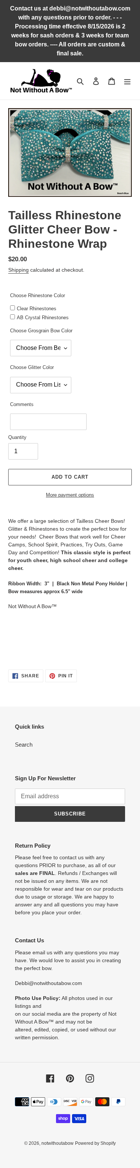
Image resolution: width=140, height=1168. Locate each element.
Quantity (17, 437)
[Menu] (127, 81)
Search (23, 744)
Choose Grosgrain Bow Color (41, 330)
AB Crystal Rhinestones (43, 317)
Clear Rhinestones (36, 308)
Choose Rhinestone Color (37, 295)
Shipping (18, 270)
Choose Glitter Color (32, 367)
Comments (22, 404)
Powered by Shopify (95, 1143)
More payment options (70, 495)
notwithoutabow (57, 1143)
